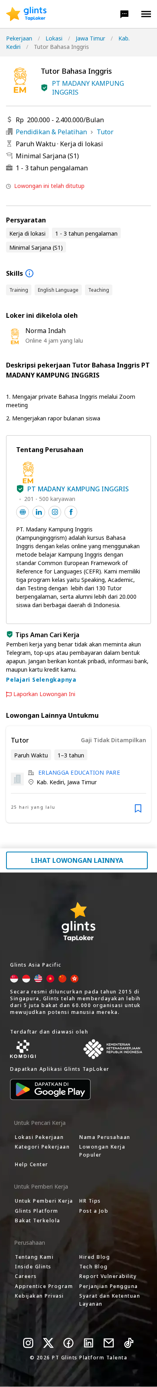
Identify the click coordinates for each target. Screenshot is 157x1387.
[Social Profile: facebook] (71, 512)
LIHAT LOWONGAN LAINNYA (77, 860)
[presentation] (26, 14)
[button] (124, 14)
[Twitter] (48, 1343)
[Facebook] (68, 1343)
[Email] (109, 1343)
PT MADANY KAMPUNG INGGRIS (88, 88)
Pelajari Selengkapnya (41, 679)
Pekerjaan (19, 38)
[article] (78, 774)
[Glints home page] (26, 14)
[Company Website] (23, 512)
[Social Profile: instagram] (55, 512)
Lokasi (53, 38)
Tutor (105, 131)
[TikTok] (129, 1343)
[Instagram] (28, 1343)
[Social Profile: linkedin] (39, 512)
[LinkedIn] (89, 1343)
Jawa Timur (90, 38)
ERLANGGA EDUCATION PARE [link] (79, 772)
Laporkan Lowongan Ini (44, 694)
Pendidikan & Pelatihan (51, 131)
